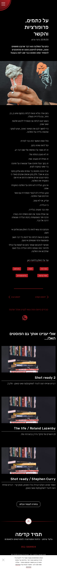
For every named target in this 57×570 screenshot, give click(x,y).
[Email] (39, 317)
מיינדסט (16, 269)
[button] (3, 3)
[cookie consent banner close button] (3, 560)
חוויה (30, 269)
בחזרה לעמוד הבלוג (28, 504)
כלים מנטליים (21, 276)
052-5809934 (28, 546)
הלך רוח (44, 269)
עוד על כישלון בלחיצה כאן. (38, 260)
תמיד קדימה (43, 276)
